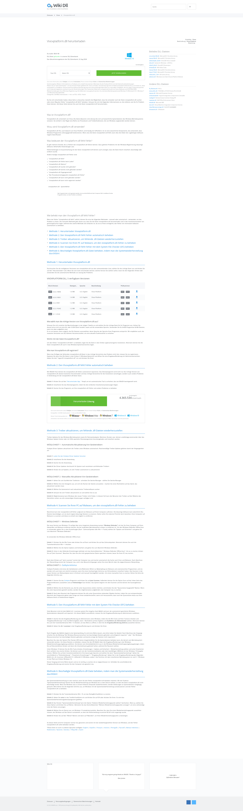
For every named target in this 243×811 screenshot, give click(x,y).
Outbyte (65, 81)
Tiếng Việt (74, 730)
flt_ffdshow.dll (153, 88)
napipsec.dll (152, 100)
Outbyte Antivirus (69, 565)
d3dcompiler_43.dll (154, 61)
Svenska (66, 730)
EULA (94, 81)
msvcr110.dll (153, 72)
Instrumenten (89, 84)
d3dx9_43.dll (153, 65)
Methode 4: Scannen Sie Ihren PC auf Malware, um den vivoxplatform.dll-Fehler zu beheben (92, 243)
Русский (122, 728)
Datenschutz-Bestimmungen (107, 81)
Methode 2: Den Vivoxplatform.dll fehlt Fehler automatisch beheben (81, 235)
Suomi (81, 730)
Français (99, 728)
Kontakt (98, 801)
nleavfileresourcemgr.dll (156, 107)
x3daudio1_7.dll (153, 74)
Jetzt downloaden (119, 73)
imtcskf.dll (152, 102)
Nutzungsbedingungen (63, 801)
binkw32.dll (152, 67)
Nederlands (51, 730)
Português (114, 728)
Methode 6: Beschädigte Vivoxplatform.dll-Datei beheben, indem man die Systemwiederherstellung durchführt (96, 252)
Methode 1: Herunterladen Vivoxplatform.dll (70, 231)
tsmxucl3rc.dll (153, 91)
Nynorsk (59, 730)
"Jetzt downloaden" (61, 86)
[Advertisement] (121, 29)
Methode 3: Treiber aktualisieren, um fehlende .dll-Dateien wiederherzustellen (86, 239)
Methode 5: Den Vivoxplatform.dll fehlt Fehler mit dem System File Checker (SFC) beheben (91, 246)
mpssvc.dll (152, 93)
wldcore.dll (152, 77)
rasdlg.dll (152, 98)
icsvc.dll (151, 105)
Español (92, 728)
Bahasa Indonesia (132, 728)
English (85, 728)
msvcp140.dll (153, 58)
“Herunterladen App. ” (74, 381)
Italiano (106, 728)
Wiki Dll (49, 764)
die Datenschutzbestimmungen (124, 84)
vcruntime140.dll (154, 56)
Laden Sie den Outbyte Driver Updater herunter (70, 456)
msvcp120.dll (153, 70)
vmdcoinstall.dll (153, 96)
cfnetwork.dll (153, 109)
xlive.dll (151, 63)
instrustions (77, 81)
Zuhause (50, 801)
